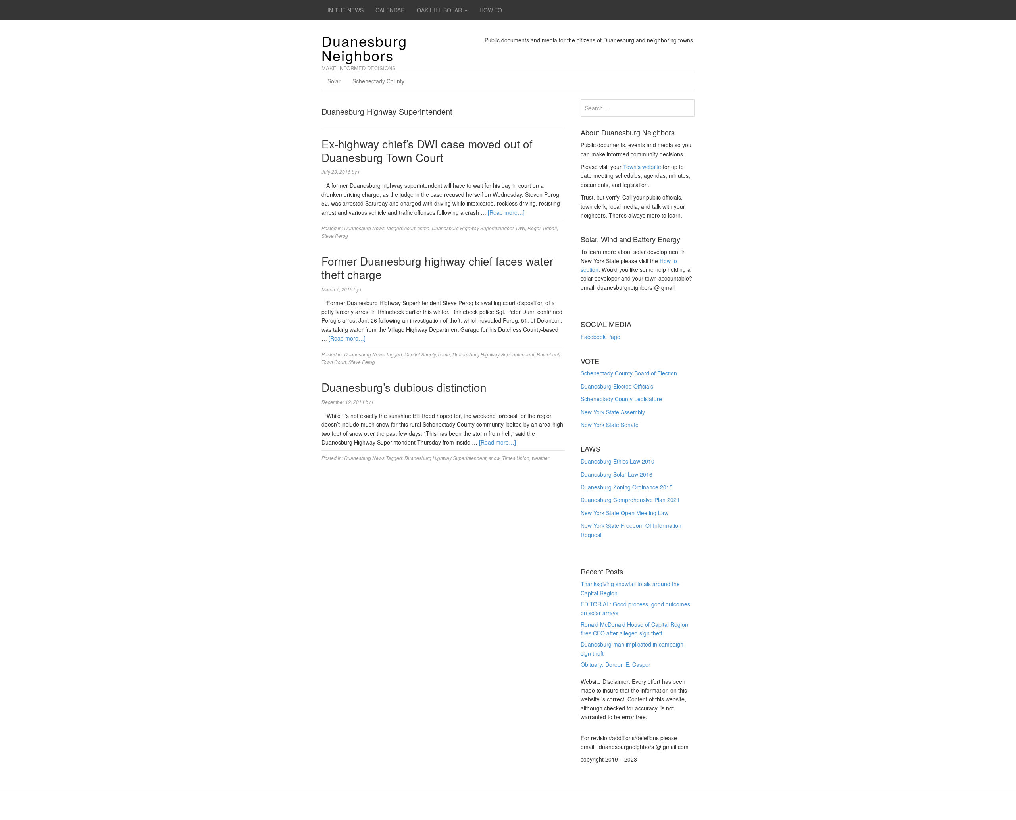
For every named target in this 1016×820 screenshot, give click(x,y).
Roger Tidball (542, 228)
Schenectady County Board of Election (629, 373)
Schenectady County (378, 81)
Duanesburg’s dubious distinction (404, 387)
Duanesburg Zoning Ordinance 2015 (627, 487)
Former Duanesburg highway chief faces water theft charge (437, 267)
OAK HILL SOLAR (440, 10)
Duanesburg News (364, 228)
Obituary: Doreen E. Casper (615, 664)
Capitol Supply (420, 354)
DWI (520, 228)
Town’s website (642, 167)
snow (494, 457)
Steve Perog (334, 235)
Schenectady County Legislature (621, 399)
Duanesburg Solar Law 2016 (616, 474)
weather (540, 457)
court (409, 228)
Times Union (515, 457)
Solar (334, 81)
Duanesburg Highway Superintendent (473, 228)
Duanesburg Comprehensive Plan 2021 (630, 500)
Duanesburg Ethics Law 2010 (617, 461)
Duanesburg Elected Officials (617, 386)
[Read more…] (506, 212)
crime (423, 228)
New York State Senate (610, 425)
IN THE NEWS (345, 10)
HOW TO (490, 10)
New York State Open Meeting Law (624, 513)
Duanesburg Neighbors (364, 48)
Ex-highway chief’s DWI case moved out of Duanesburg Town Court (427, 150)
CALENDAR (390, 10)
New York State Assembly (613, 412)
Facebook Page (600, 337)
